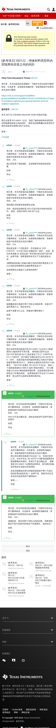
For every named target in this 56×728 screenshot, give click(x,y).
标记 (28, 546)
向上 (7, 180)
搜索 (48, 9)
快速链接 (6, 630)
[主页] (15, 9)
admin (9, 72)
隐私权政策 (31, 709)
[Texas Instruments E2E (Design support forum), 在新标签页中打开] (13, 661)
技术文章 (35, 16)
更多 (47, 16)
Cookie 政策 (17, 709)
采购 (4, 642)
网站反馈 (26, 712)
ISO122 (34, 78)
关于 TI (5, 618)
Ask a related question (26, 41)
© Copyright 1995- (12, 718)
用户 (53, 9)
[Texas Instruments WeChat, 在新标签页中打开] (4, 661)
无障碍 (5, 709)
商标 (16, 712)
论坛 (26, 16)
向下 (14, 180)
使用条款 (6, 712)
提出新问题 (45, 23)
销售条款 (44, 709)
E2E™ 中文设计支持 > (12, 16)
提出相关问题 (37, 23)
